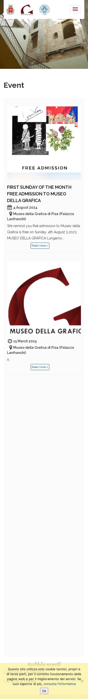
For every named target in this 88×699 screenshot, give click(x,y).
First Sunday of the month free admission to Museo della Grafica (39, 194)
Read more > (40, 245)
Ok (44, 691)
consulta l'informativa (60, 684)
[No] (81, 681)
